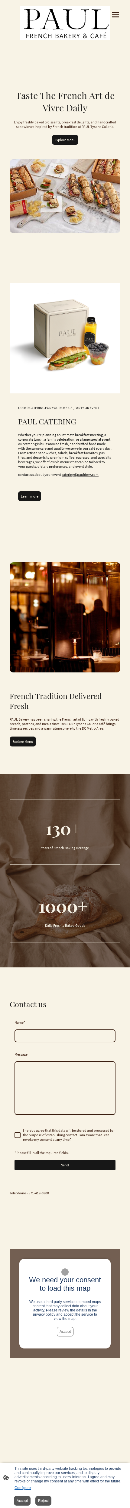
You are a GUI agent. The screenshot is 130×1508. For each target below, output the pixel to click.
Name (20, 1022)
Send (65, 1165)
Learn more (29, 496)
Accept (65, 1332)
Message (21, 1054)
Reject (43, 1501)
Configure (23, 1488)
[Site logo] (65, 23)
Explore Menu (65, 140)
